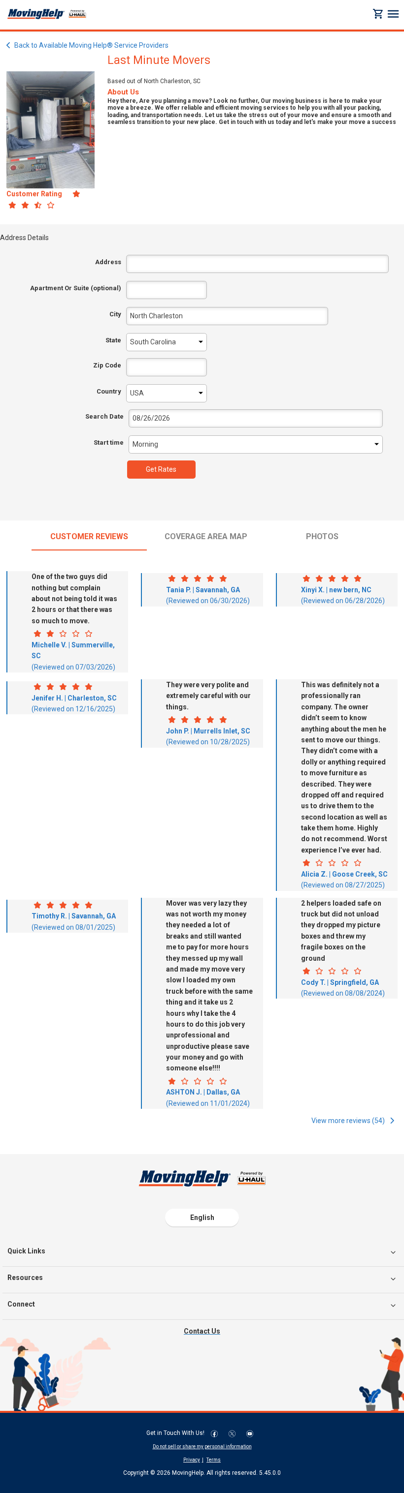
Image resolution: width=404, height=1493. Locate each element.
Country (109, 391)
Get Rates (161, 469)
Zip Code (107, 365)
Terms (213, 1460)
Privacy (191, 1460)
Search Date (104, 416)
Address (108, 262)
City (115, 314)
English (202, 1217)
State (113, 340)
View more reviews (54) (348, 1121)
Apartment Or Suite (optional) (75, 288)
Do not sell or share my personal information (202, 1446)
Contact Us (202, 1331)
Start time (109, 442)
